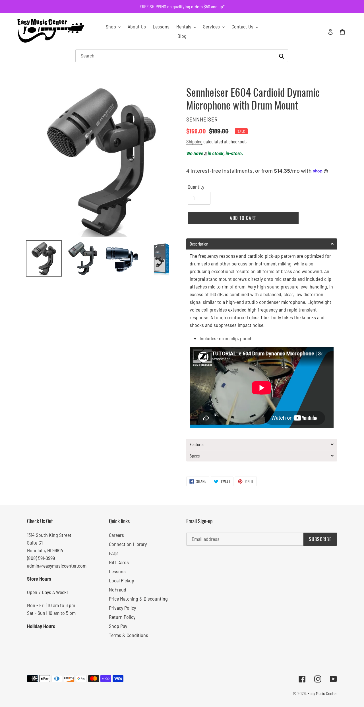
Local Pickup (121, 580)
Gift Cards (119, 562)
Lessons (117, 571)
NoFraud (117, 589)
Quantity (196, 187)
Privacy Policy (122, 608)
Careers (116, 535)
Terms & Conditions (128, 635)
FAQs (114, 553)
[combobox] (181, 56)
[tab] (261, 244)
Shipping (194, 141)
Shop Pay (118, 626)
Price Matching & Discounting (138, 598)
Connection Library (128, 544)
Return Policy (122, 617)
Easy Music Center (322, 693)
